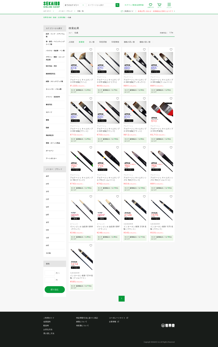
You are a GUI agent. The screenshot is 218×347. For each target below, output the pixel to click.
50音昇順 (103, 42)
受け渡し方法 (48, 333)
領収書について (82, 326)
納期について (81, 322)
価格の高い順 (129, 42)
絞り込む (55, 289)
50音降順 (115, 42)
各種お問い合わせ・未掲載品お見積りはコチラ (155, 11)
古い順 (91, 42)
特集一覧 (80, 11)
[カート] (159, 6)
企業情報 (112, 322)
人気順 (71, 42)
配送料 (46, 326)
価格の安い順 (145, 42)
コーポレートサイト (117, 318)
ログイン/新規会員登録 (134, 5)
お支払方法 (47, 329)
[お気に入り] (150, 6)
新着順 (81, 42)
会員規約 (47, 322)
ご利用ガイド (128, 11)
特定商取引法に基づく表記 (87, 318)
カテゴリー (47, 11)
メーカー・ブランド (66, 11)
